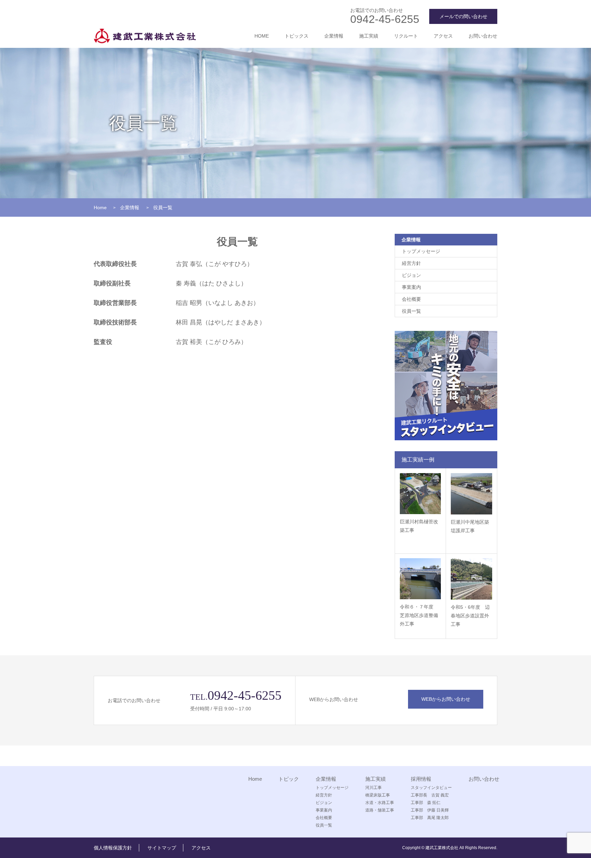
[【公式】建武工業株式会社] (145, 36)
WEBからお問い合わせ (445, 699)
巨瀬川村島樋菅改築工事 (419, 526)
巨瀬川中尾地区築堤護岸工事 (470, 526)
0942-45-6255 (384, 19)
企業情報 (333, 36)
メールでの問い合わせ (463, 16)
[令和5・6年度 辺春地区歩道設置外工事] (471, 579)
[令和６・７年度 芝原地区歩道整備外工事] (420, 578)
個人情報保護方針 (113, 847)
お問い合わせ (483, 36)
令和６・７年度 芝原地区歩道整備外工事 (419, 615)
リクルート (406, 36)
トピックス (296, 36)
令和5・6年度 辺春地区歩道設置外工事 (470, 615)
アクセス (443, 36)
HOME (261, 36)
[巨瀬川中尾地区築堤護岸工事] (471, 493)
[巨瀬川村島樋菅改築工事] (420, 493)
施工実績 (368, 36)
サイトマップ (161, 847)
